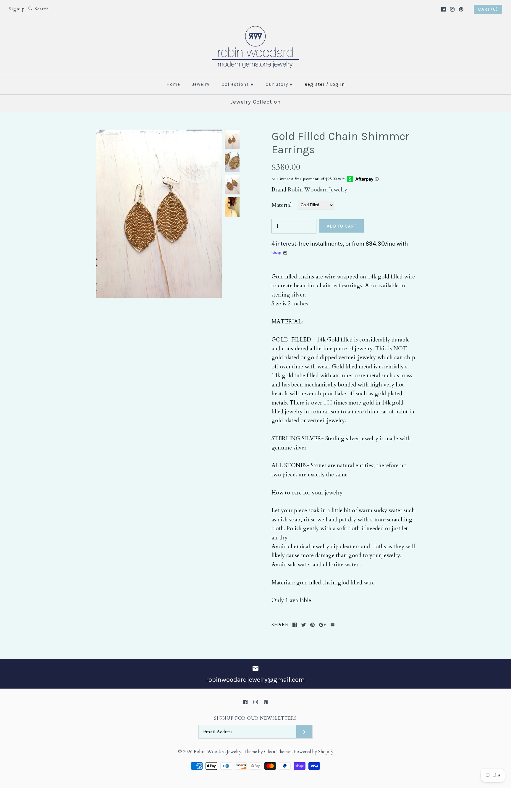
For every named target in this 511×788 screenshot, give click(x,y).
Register (315, 84)
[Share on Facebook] (294, 625)
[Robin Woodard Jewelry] (255, 29)
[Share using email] (332, 625)
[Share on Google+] (322, 625)
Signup (17, 9)
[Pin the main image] (312, 625)
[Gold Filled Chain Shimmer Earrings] (159, 134)
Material (281, 205)
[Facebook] (443, 9)
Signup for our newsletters (255, 718)
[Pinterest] (461, 9)
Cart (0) (488, 9)
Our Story (279, 84)
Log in (337, 84)
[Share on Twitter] (303, 625)
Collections (237, 84)
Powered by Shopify (313, 752)
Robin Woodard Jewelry (317, 190)
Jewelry (200, 84)
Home (173, 84)
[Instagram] (452, 9)
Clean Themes (278, 752)
